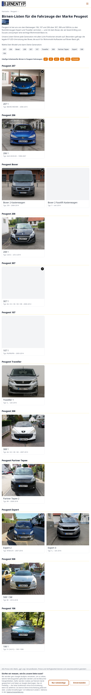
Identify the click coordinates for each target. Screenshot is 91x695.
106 (4, 53)
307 (31, 49)
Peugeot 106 (8, 608)
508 (81, 49)
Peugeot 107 (8, 312)
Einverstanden (79, 683)
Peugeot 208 (8, 213)
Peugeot (14, 11)
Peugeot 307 (8, 263)
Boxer (18, 49)
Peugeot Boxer (10, 164)
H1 (51, 59)
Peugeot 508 (8, 559)
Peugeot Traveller (11, 361)
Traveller (45, 49)
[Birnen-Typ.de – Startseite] (14, 3)
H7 (46, 59)
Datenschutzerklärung (15, 692)
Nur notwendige (59, 683)
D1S (67, 59)
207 (4, 49)
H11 (56, 59)
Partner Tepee (63, 49)
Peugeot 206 (8, 115)
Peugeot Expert (10, 509)
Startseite (5, 11)
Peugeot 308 (8, 411)
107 (37, 49)
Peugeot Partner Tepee (14, 460)
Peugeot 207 (8, 65)
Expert (74, 49)
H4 (62, 59)
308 (53, 49)
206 (10, 49)
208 (24, 49)
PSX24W (75, 59)
